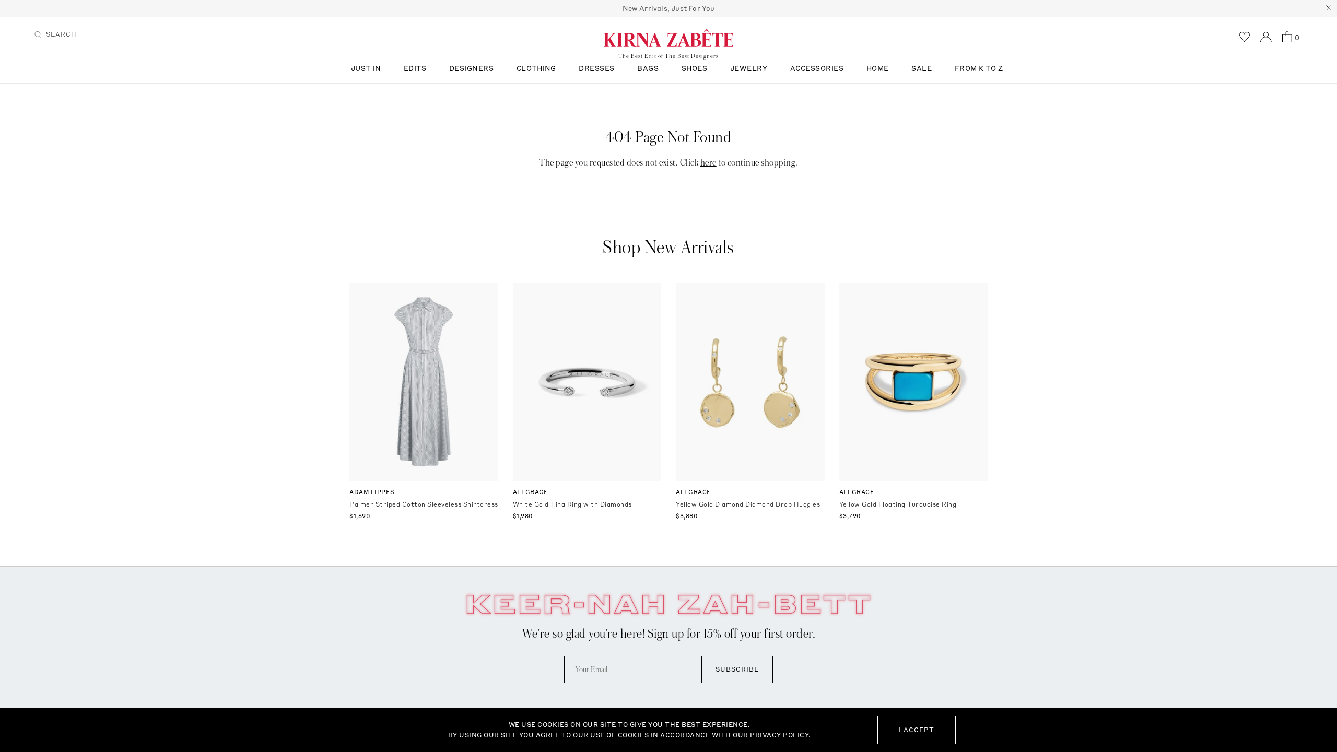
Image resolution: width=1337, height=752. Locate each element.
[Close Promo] (1328, 8)
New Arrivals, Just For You (669, 8)
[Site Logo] (668, 37)
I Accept (916, 730)
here (708, 163)
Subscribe (737, 669)
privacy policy (779, 735)
